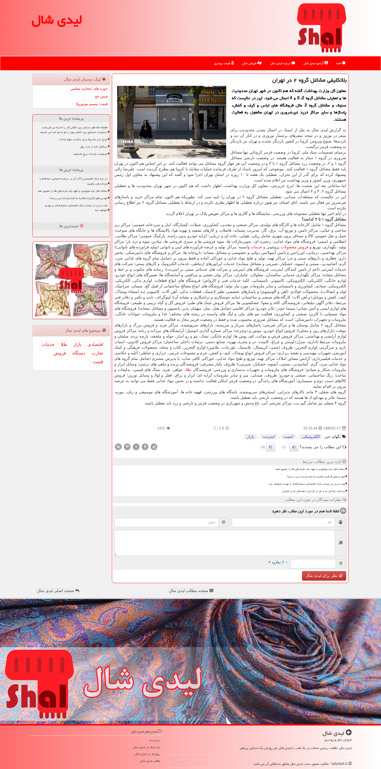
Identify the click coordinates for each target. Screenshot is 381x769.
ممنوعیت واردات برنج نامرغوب (90, 154)
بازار (250, 437)
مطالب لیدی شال (150, 761)
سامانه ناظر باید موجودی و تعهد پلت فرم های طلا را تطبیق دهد (310, 469)
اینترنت (269, 437)
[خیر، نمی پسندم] (270, 447)
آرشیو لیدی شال (313, 63)
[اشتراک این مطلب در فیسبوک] (145, 447)
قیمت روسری (222, 63)
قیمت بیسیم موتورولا (92, 104)
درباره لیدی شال (280, 63)
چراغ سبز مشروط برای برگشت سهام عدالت (83, 139)
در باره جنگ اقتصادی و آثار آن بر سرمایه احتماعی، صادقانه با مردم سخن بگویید (73, 181)
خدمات (256, 247)
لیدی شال (57, 19)
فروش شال (249, 63)
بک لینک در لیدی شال (146, 747)
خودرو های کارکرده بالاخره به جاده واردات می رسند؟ (316, 476)
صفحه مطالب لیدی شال (189, 591)
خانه (339, 63)
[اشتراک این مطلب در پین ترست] (127, 447)
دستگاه (78, 353)
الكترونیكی (311, 437)
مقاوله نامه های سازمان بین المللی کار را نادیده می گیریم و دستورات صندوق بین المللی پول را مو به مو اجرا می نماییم (73, 130)
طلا (188, 370)
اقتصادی (95, 344)
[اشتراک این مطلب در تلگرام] (154, 447)
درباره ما (154, 740)
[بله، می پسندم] (294, 447)
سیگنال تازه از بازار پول (93, 146)
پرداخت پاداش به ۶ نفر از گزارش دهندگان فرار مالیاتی (313, 491)
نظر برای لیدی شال (322, 576)
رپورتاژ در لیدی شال (147, 754)
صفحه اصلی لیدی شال (56, 591)
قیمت (98, 361)
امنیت (288, 437)
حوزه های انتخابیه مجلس (89, 88)
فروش (303, 247)
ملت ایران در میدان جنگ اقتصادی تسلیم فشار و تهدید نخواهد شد (307, 484)
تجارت (97, 353)
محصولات (288, 247)
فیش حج (101, 96)
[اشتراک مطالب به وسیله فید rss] (118, 447)
